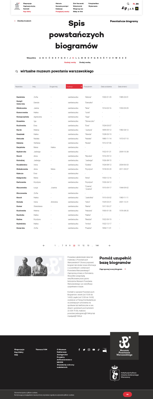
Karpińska (21, 147)
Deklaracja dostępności (62, 353)
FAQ (16, 355)
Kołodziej (21, 160)
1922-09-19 (106, 219)
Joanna (54, 188)
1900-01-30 (106, 211)
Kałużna (20, 143)
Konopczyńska (23, 117)
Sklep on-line (78, 11)
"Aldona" (88, 97)
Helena (36, 130)
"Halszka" (88, 211)
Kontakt (26, 9)
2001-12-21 (123, 202)
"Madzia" (88, 219)
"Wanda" (88, 134)
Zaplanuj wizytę (29, 6)
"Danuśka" (89, 103)
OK (127, 394)
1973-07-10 (123, 139)
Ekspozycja (27, 3)
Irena (36, 165)
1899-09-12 (106, 130)
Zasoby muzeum (24, 21)
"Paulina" (88, 228)
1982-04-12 (123, 130)
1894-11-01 (106, 228)
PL (134, 4)
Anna (36, 156)
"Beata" (88, 143)
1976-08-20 (123, 211)
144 (97, 245)
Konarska (21, 228)
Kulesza (20, 173)
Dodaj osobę (84, 62)
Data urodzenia (106, 87)
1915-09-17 (106, 188)
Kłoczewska (22, 193)
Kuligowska (21, 178)
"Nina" (87, 108)
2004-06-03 (123, 165)
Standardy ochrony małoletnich (65, 366)
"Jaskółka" (89, 198)
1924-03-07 (106, 126)
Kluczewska (22, 188)
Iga (35, 121)
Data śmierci (122, 87)
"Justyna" (88, 130)
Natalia (36, 139)
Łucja (36, 188)
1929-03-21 (106, 202)
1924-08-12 (106, 165)
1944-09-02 (123, 188)
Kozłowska (21, 126)
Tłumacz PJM (41, 349)
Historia (59, 3)
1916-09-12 (106, 156)
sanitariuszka (73, 97)
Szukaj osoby (70, 62)
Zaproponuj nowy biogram (111, 269)
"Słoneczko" (90, 121)
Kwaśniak (20, 134)
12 (83, 245)
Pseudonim (88, 87)
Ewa (35, 126)
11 (79, 245)
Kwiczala (20, 139)
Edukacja (59, 9)
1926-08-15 (106, 160)
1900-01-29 (106, 97)
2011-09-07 (123, 169)
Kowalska (21, 121)
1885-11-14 (106, 139)
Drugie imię (53, 87)
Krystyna (37, 182)
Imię (34, 87)
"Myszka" (88, 156)
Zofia (36, 97)
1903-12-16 (106, 178)
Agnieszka (38, 117)
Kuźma (19, 219)
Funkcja (69, 87)
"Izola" (87, 112)
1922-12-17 (106, 224)
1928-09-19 (106, 134)
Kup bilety (27, 11)
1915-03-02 (106, 198)
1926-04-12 (106, 182)
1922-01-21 (106, 152)
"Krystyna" (89, 169)
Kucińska (20, 215)
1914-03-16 (106, 108)
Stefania (37, 143)
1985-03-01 (123, 97)
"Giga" (87, 117)
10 (74, 245)
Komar (19, 206)
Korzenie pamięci (62, 6)
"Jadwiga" (89, 160)
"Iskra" (87, 202)
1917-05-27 (106, 206)
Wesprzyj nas (78, 9)
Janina (36, 108)
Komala (20, 202)
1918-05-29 (106, 169)
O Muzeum (61, 349)
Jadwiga (37, 152)
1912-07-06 (106, 143)
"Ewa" (87, 126)
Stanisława (38, 206)
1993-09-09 (123, 108)
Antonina (54, 202)
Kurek (19, 130)
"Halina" (88, 215)
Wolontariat (77, 6)
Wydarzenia (92, 6)
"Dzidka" (88, 165)
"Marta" (88, 206)
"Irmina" (88, 224)
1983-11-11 (123, 198)
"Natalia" (88, 139)
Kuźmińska (21, 224)
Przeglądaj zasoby (62, 11)
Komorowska (22, 112)
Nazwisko (19, 87)
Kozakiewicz (22, 165)
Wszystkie (31, 58)
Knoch (19, 156)
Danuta (36, 103)
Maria (36, 147)
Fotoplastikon (93, 3)
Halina (36, 112)
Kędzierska (21, 152)
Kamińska (21, 97)
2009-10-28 (123, 152)
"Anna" (87, 178)
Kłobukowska (22, 169)
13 (88, 245)
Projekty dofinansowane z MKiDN (64, 359)
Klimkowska (22, 108)
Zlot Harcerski (78, 3)
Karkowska (21, 182)
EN (137, 4)
